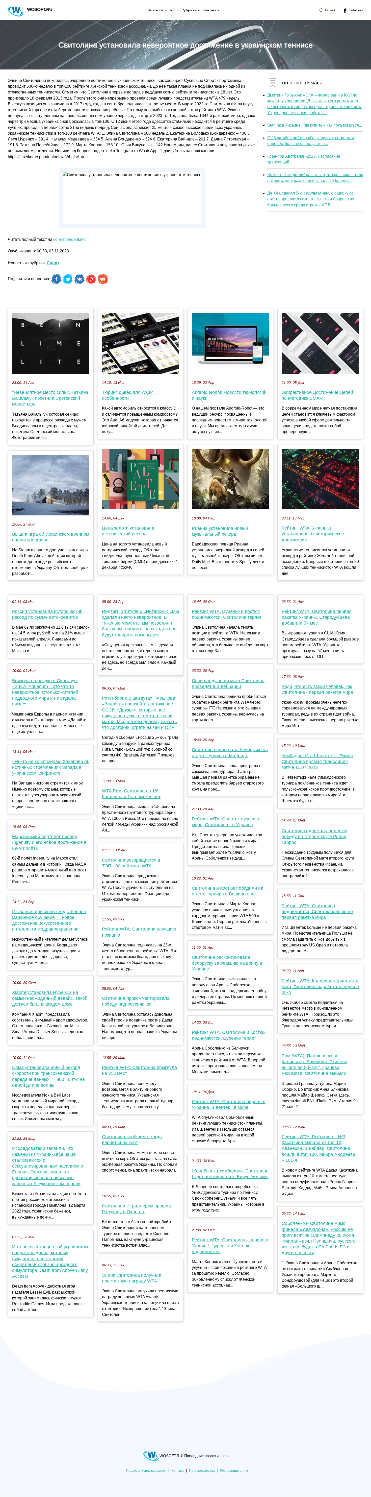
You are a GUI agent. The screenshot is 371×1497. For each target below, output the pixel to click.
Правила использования (146, 1470)
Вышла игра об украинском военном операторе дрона (50, 537)
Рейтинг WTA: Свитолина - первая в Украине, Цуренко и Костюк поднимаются (230, 1245)
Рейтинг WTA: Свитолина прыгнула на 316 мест (139, 1070)
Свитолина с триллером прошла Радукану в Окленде (136, 1208)
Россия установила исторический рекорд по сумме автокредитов (47, 614)
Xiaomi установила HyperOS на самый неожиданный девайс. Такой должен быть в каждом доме (49, 998)
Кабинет (355, 10)
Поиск (330, 10)
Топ (172, 10)
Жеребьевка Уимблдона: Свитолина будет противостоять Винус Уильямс (230, 1173)
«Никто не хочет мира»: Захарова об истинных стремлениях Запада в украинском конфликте (50, 767)
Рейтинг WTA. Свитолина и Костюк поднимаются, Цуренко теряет (228, 1035)
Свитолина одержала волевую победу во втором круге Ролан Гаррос (314, 836)
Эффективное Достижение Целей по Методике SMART (317, 395)
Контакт (210, 10)
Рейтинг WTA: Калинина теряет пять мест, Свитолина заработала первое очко (320, 986)
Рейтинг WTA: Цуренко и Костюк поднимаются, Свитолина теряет (226, 614)
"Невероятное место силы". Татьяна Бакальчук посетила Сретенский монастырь (50, 398)
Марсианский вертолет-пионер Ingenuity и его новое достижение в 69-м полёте (49, 842)
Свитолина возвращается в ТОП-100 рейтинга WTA (131, 863)
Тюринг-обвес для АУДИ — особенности (130, 395)
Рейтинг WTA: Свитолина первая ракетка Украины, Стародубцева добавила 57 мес (317, 617)
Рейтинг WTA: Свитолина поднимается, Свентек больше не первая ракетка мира (317, 911)
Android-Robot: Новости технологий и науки (229, 395)
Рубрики (189, 10)
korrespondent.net (69, 239)
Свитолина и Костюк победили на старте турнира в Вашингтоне (227, 891)
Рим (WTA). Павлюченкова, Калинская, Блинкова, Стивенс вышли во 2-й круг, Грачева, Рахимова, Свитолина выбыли (314, 1064)
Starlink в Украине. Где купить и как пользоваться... (314, 125)
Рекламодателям (234, 1470)
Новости (155, 10)
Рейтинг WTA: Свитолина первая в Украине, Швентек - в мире (229, 1104)
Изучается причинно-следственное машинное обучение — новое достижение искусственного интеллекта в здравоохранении (49, 920)
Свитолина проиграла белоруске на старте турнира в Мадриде (230, 752)
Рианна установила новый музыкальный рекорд (220, 531)
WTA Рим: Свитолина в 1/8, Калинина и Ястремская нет (131, 793)
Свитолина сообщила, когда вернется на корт (132, 1139)
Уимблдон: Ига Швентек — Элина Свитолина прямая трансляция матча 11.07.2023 (317, 761)
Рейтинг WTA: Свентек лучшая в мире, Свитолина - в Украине (226, 821)
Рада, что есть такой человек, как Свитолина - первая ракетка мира (317, 689)
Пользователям (202, 1470)
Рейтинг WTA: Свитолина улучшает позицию (139, 931)
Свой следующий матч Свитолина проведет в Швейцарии (228, 683)
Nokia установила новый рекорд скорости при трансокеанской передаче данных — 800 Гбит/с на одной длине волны (48, 1076)
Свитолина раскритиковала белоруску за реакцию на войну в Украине (227, 963)
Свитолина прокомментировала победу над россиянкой (136, 1001)
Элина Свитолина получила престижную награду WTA (131, 1278)
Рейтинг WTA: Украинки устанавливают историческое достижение (313, 534)
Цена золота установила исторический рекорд (128, 531)
